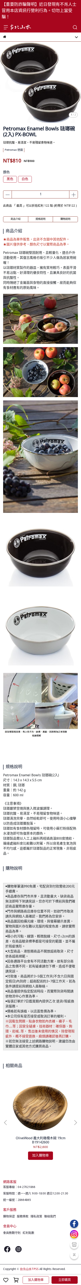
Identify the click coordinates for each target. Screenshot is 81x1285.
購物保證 (9, 1216)
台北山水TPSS (29, 1269)
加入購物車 (36, 1280)
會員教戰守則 (12, 1233)
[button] (75, 1122)
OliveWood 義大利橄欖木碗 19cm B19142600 (40, 1140)
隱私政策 (36, 1216)
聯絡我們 (50, 1216)
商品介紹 (16, 219)
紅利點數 (28, 1233)
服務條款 (22, 1216)
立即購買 (64, 1280)
